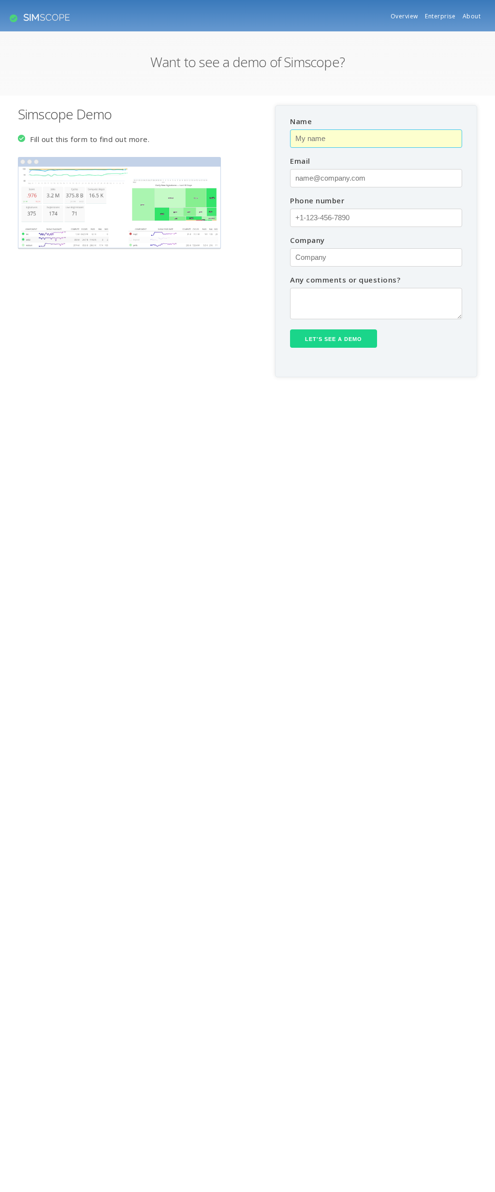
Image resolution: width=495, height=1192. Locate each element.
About (472, 16)
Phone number (317, 200)
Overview (404, 16)
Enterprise (440, 16)
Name (301, 121)
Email (300, 161)
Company (307, 240)
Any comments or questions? (345, 279)
